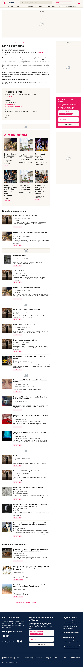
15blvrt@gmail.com (10, 104)
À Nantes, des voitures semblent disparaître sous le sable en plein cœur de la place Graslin (30, 550)
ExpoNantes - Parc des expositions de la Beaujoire (28, 362)
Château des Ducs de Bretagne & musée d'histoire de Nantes (31, 530)
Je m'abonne (68, 124)
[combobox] (68, 113)
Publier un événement (64, 3)
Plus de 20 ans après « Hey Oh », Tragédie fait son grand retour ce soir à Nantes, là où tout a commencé (31, 567)
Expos (23, 42)
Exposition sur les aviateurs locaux (25, 340)
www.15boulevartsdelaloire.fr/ (13, 106)
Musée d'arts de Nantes (21, 493)
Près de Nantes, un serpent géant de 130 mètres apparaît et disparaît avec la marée (30, 585)
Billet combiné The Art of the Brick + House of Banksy (29, 357)
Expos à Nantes (17, 227)
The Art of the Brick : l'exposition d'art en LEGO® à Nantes (31, 433)
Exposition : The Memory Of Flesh (25, 215)
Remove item (71, 113)
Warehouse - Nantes (20, 574)
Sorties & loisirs (51, 6)
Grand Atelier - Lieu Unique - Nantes (24, 386)
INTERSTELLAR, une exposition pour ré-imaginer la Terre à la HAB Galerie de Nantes (31, 505)
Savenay (14, 42)
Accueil (4, 42)
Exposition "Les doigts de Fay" (24, 324)
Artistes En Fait (18, 271)
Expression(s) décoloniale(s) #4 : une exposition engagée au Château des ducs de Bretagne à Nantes (30, 524)
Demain (19, 6)
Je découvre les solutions (71, 647)
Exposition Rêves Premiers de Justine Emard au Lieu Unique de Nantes (30, 397)
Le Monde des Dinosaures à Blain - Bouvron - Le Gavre (30, 233)
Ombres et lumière (20, 255)
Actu (60, 6)
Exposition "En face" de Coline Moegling (27, 309)
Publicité (78, 657)
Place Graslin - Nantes (21, 555)
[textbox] (73, 114)
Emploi (73, 657)
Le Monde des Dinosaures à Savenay (26, 287)
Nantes (11, 3)
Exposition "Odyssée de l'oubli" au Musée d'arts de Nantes (30, 488)
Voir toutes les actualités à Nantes (26, 602)
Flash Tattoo (17, 455)
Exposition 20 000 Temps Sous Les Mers (27, 471)
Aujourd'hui (10, 6)
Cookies (27, 657)
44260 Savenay (12, 97)
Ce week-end (29, 6)
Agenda (40, 6)
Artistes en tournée (71, 6)
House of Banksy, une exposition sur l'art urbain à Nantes (30, 416)
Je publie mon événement (71, 632)
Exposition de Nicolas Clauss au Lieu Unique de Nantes (30, 380)
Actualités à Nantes (18, 561)
